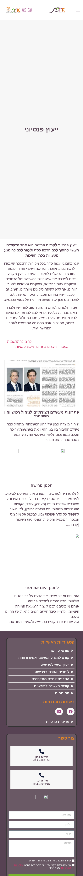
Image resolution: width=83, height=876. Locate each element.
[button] (78, 10)
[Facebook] (71, 711)
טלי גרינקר (41, 780)
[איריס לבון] (41, 751)
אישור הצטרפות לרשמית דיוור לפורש (50, 860)
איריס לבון (41, 757)
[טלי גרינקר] (41, 775)
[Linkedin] (59, 711)
